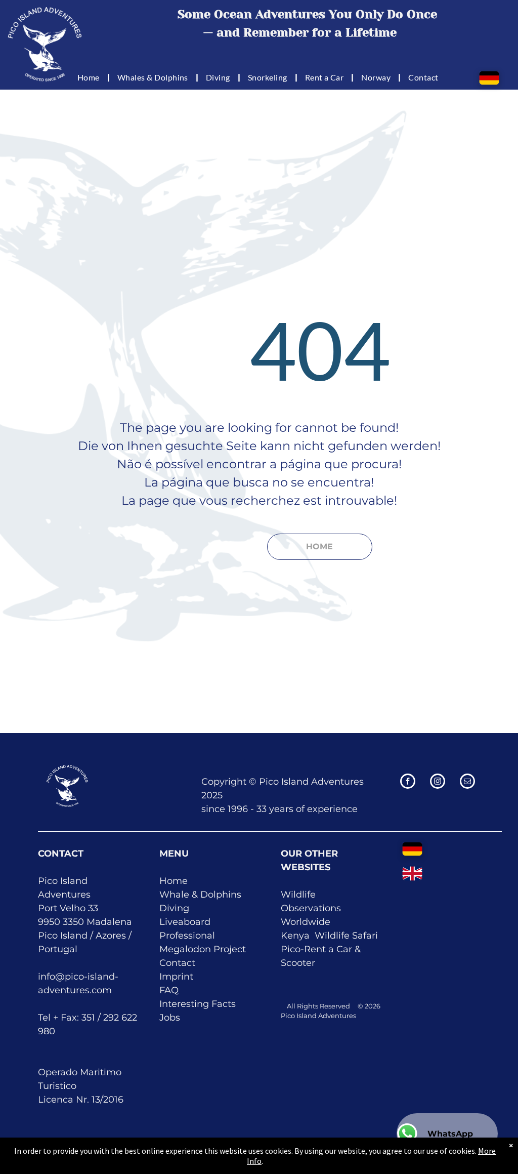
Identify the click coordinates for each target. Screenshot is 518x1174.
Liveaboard (184, 921)
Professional (187, 935)
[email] (467, 782)
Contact (177, 962)
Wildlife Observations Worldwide (311, 908)
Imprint (176, 976)
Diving (174, 908)
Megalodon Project (202, 949)
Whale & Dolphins (200, 894)
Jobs (169, 1017)
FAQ (169, 990)
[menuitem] (90, 77)
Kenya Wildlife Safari (329, 935)
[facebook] (407, 782)
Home (173, 880)
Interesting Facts (197, 1003)
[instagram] (437, 782)
